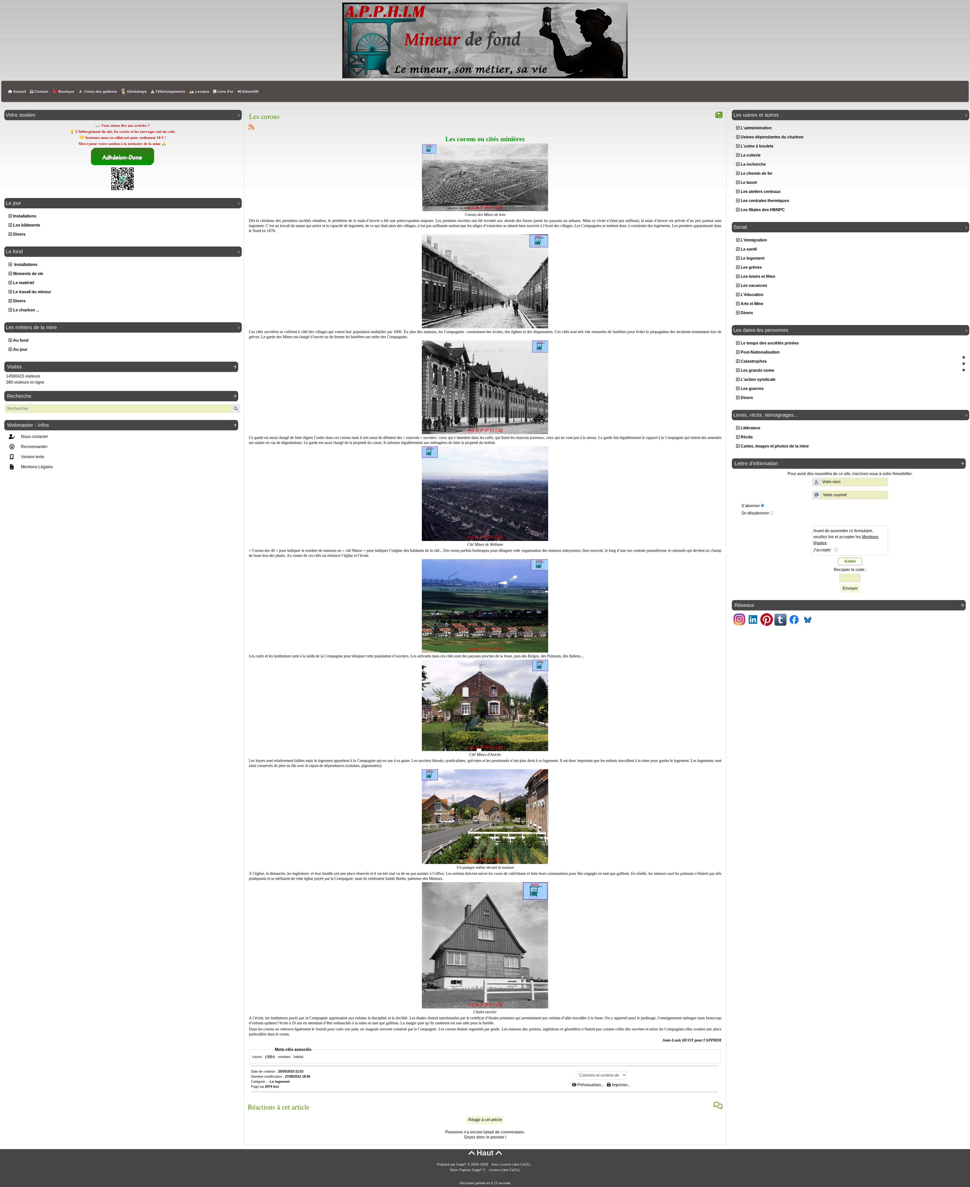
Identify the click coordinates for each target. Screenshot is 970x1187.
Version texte (32, 457)
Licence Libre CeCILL (504, 1170)
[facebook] (794, 619)
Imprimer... (620, 1085)
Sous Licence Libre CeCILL (511, 1164)
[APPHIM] (485, 40)
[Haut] (963, 357)
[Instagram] (739, 619)
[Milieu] (963, 363)
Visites (121, 366)
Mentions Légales (36, 467)
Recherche (121, 396)
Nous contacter (34, 436)
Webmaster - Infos (121, 425)
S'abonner (750, 506)
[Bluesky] (807, 619)
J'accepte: (823, 550)
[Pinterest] (766, 619)
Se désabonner (755, 513)
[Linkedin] (753, 619)
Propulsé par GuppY (452, 1164)
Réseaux (849, 605)
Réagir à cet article (485, 1120)
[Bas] (963, 370)
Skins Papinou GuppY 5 (468, 1170)
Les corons (264, 116)
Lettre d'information (849, 463)
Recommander (33, 446)
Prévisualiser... (590, 1085)
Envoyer (850, 588)
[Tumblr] (780, 619)
